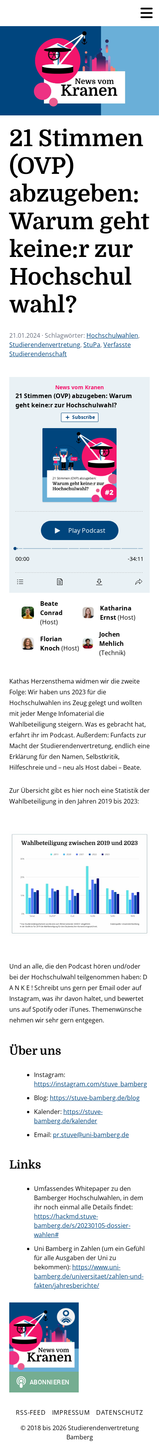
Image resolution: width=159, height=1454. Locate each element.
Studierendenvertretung (44, 344)
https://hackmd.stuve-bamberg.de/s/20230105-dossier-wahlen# (82, 1225)
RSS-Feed (31, 1412)
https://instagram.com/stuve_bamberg (90, 1084)
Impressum (71, 1412)
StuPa (91, 344)
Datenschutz (119, 1412)
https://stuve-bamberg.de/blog (95, 1098)
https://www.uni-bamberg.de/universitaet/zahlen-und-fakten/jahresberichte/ (89, 1276)
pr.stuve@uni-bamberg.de (91, 1135)
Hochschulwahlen (112, 335)
